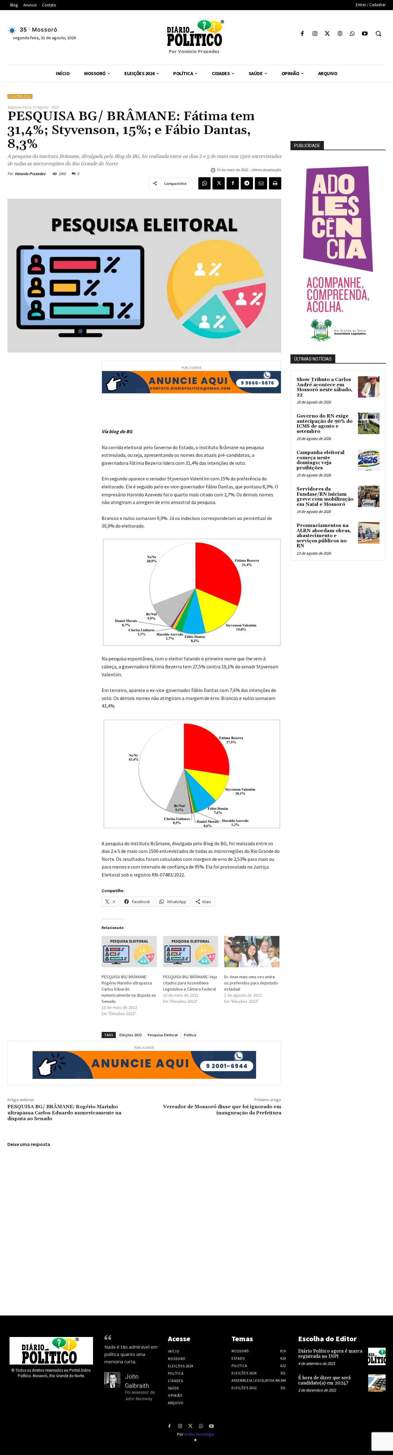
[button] (378, 33)
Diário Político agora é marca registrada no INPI (330, 1353)
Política (190, 1035)
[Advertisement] (341, 608)
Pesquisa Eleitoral (163, 1035)
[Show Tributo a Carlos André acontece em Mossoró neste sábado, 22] (368, 387)
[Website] (339, 34)
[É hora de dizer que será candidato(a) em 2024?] (377, 1383)
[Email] (261, 183)
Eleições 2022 (20, 96)
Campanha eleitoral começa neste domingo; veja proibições (320, 460)
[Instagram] (315, 34)
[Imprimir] (275, 183)
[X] (327, 34)
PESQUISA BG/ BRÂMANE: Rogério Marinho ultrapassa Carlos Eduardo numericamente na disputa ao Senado (129, 989)
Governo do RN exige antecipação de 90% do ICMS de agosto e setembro (324, 423)
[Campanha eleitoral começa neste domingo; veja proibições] (368, 460)
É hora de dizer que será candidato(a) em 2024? (324, 1380)
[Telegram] (247, 183)
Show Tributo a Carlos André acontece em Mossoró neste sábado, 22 (324, 387)
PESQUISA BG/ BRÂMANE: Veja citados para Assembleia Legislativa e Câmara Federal (190, 983)
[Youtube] (364, 34)
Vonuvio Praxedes (30, 173)
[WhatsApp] (352, 34)
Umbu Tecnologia (199, 1434)
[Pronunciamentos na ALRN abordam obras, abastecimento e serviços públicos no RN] (368, 533)
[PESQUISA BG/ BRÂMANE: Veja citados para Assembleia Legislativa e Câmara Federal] (190, 952)
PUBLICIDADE (307, 145)
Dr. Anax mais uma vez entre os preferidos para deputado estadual (251, 983)
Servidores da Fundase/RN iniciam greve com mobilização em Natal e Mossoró (325, 496)
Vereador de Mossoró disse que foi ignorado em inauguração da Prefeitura (222, 1110)
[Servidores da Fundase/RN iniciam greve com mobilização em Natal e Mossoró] (368, 496)
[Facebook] (302, 34)
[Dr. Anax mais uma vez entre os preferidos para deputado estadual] (251, 952)
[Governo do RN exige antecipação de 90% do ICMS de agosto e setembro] (368, 423)
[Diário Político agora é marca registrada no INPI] (377, 1356)
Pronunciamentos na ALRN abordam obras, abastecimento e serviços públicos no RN (324, 536)
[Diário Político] (196, 33)
